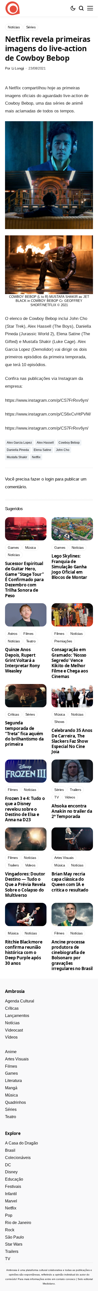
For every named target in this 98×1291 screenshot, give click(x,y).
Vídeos (11, 1037)
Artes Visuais (17, 1059)
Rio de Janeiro (18, 1222)
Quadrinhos (15, 1102)
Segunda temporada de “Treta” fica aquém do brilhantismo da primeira (24, 733)
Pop (8, 1215)
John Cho (62, 450)
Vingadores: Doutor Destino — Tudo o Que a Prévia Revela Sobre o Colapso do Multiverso (25, 884)
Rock (9, 1230)
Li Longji (18, 68)
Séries (11, 1109)
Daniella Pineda (18, 450)
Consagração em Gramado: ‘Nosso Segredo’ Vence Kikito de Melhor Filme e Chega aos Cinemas (70, 663)
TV (7, 1259)
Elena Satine (42, 450)
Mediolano (49, 1283)
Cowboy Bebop (69, 442)
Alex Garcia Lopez (19, 442)
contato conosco (65, 1279)
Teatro (10, 1117)
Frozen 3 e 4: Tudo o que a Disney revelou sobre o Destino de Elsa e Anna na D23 (25, 809)
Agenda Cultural (19, 1001)
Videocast (14, 1030)
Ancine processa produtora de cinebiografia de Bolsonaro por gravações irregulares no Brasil (72, 955)
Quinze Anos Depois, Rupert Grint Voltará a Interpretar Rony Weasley (22, 660)
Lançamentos (17, 1015)
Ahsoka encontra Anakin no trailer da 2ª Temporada (72, 811)
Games (11, 1073)
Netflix (36, 457)
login (49, 479)
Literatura (13, 1080)
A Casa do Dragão (21, 1143)
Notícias (12, 1023)
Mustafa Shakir (17, 457)
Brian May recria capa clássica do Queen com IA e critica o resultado (70, 882)
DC (8, 1165)
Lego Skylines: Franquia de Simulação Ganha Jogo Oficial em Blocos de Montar (69, 566)
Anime (11, 1052)
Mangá (11, 1088)
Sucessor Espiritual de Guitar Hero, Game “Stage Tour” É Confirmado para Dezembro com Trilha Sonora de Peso (24, 579)
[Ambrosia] (12, 8)
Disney (11, 1172)
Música (11, 1095)
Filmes (11, 1066)
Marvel (11, 1201)
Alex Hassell (45, 442)
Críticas (12, 1008)
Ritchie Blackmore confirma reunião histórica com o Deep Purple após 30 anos (23, 952)
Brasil (10, 1150)
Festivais (13, 1186)
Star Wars (13, 1244)
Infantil (11, 1194)
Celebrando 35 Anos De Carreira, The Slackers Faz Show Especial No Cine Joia (72, 741)
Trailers (11, 1251)
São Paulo (14, 1237)
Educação (14, 1179)
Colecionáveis (18, 1158)
